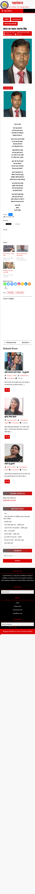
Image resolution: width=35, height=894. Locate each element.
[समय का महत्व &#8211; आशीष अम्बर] (9, 248)
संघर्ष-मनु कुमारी (10, 464)
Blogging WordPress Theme (12, 631)
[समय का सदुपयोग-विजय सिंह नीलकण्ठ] (22, 248)
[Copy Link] (22, 284)
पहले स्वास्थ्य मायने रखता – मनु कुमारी (17, 372)
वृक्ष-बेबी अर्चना (8, 522)
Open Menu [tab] (8, 11)
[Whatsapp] (4, 284)
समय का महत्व (20, 292)
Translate (14, 627)
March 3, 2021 (11, 467)
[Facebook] (11, 284)
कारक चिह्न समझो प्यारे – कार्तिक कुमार (14, 525)
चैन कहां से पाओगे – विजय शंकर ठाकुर (14, 540)
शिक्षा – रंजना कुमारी (9, 531)
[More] (29, 284)
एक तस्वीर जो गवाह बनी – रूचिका (13, 537)
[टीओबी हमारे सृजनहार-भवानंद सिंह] (9, 265)
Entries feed (17, 606)
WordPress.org (17, 613)
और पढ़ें (7, 390)
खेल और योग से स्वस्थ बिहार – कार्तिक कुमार (16, 528)
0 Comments (11, 378)
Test (5, 513)
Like (10, 214)
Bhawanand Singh (24, 32)
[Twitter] (15, 284)
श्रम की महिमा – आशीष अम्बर (11, 534)
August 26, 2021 (10, 32)
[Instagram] (18, 284)
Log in (17, 602)
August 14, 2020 (12, 420)
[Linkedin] (25, 284)
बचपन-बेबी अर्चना (8, 543)
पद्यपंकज (17, 3)
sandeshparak (16, 19)
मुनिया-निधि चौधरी (10, 417)
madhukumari (24, 375)
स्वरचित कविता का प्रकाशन (9, 500)
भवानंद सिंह (10, 292)
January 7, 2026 (12, 375)
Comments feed (17, 610)
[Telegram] (8, 284)
